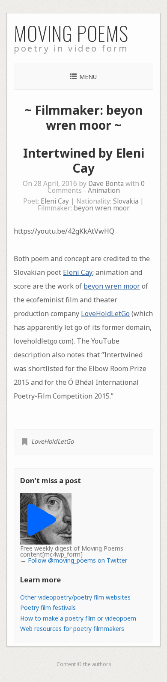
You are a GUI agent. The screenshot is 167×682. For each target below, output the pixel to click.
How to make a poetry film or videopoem (78, 618)
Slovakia (125, 201)
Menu (88, 77)
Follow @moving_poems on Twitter (77, 560)
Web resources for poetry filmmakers (72, 628)
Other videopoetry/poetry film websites (75, 597)
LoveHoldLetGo (105, 313)
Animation (104, 190)
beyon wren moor (102, 208)
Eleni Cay (55, 201)
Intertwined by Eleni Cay (83, 160)
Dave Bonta (106, 183)
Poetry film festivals (48, 607)
